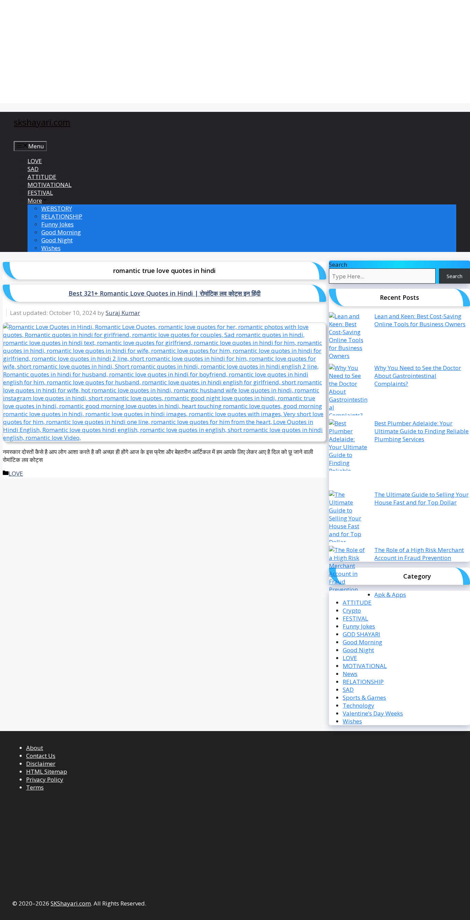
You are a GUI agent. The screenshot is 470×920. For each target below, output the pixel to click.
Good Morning (61, 232)
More (35, 200)
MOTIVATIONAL (50, 185)
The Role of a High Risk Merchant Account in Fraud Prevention (419, 554)
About (34, 748)
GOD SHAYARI (361, 634)
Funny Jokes (57, 224)
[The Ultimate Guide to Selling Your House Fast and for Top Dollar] (348, 518)
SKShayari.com (71, 903)
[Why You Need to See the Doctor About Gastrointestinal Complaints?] (348, 391)
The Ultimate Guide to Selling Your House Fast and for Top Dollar (421, 498)
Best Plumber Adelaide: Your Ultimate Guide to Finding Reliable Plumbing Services (421, 431)
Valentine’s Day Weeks (373, 713)
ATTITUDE (42, 177)
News (350, 674)
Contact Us (40, 756)
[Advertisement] (209, 51)
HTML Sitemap (46, 771)
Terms (35, 787)
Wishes (51, 248)
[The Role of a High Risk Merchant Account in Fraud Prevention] (348, 572)
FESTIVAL (40, 193)
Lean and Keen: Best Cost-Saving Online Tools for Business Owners (420, 320)
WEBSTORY (56, 208)
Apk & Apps (390, 595)
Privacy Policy (44, 779)
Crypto (352, 610)
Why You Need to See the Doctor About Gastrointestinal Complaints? (417, 376)
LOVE (35, 161)
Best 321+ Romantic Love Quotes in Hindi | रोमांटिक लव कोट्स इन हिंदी (164, 293)
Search (338, 264)
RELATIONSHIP (61, 216)
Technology (358, 705)
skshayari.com (42, 122)
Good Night (57, 240)
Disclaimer (40, 764)
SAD (33, 169)
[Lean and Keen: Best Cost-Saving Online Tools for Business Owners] (348, 338)
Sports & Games (364, 697)
